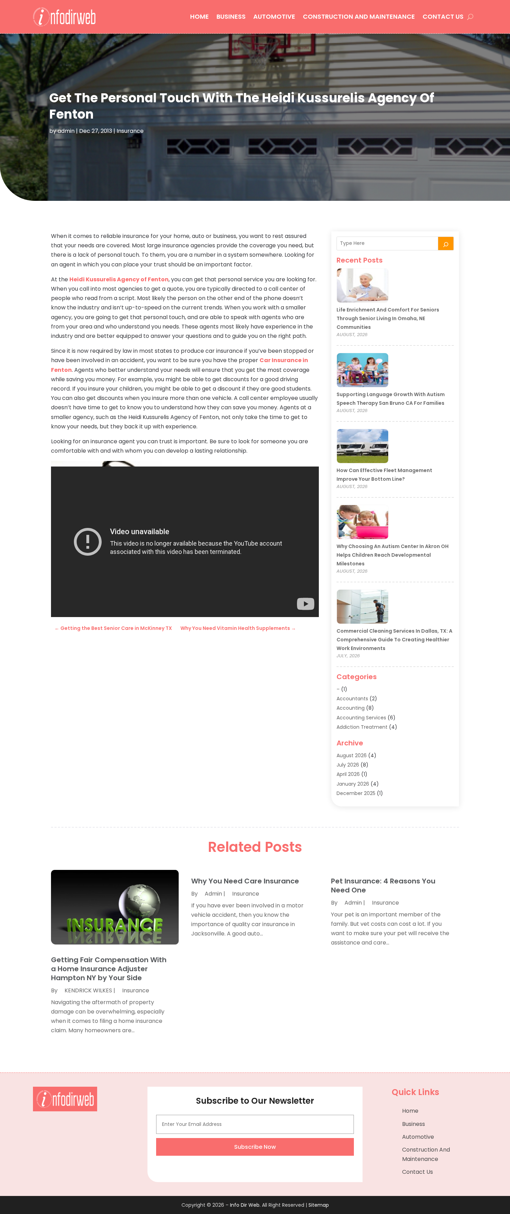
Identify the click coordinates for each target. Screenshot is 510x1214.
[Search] (446, 243)
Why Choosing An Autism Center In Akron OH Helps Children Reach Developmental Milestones (393, 555)
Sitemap (318, 1205)
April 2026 (348, 774)
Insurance (130, 131)
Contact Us (443, 16)
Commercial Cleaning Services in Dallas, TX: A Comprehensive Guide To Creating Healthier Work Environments (394, 639)
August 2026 (352, 755)
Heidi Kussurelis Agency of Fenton (119, 279)
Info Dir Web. (245, 1205)
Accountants (352, 698)
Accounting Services (361, 717)
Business (231, 16)
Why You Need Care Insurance (245, 881)
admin (66, 131)
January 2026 (353, 783)
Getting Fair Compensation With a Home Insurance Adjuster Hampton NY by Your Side (109, 969)
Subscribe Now (255, 1147)
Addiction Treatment (362, 727)
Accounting (351, 707)
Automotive (274, 16)
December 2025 (356, 793)
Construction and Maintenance (359, 16)
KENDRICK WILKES (88, 990)
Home (199, 16)
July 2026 (348, 764)
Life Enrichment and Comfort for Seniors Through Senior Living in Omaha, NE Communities (388, 318)
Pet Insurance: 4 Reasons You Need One (383, 885)
